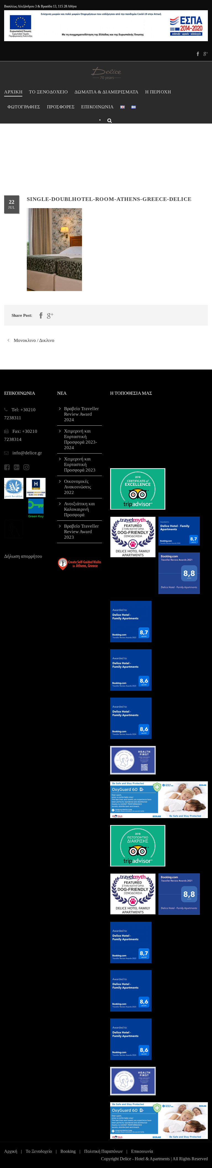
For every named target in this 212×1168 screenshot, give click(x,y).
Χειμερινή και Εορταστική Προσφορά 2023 (80, 464)
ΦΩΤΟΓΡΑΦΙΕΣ (23, 106)
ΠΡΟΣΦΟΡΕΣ (61, 106)
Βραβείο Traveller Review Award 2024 (81, 414)
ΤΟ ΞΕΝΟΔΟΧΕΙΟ (48, 92)
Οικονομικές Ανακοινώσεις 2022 (77, 487)
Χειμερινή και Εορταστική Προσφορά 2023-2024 (80, 439)
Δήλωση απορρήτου (23, 556)
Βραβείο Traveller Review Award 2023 (81, 531)
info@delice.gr (27, 452)
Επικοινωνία (142, 1151)
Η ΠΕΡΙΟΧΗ (158, 92)
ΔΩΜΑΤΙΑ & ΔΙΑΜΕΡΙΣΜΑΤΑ (107, 92)
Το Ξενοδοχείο (39, 1151)
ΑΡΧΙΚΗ (13, 92)
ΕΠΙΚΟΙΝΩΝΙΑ (97, 106)
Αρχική (10, 1151)
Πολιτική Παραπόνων (103, 1151)
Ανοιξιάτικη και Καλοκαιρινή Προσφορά (79, 509)
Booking (68, 1151)
